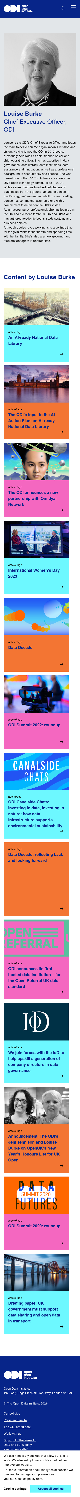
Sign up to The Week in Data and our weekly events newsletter (20, 1444)
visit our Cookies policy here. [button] (23, 1479)
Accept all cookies (51, 1488)
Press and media (15, 1420)
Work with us (12, 1433)
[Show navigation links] (73, 7)
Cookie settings (15, 1488)
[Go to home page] (20, 9)
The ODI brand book (17, 1427)
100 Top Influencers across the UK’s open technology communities (37, 180)
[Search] (63, 8)
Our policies (12, 1413)
